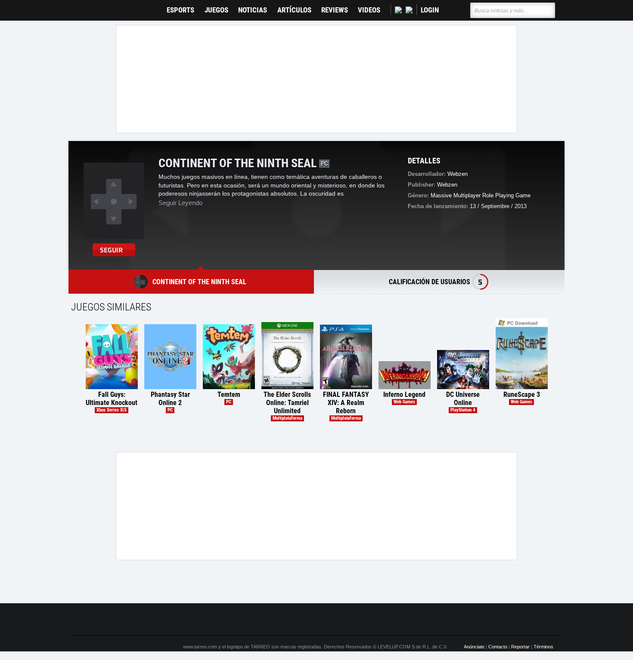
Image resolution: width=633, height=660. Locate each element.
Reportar (520, 646)
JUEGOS (216, 10)
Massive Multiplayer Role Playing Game (481, 195)
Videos (369, 10)
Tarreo (83, 6)
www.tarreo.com (200, 646)
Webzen (447, 184)
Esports (180, 10)
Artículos (294, 10)
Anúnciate (474, 646)
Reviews (334, 10)
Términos (543, 646)
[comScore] (415, 619)
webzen (457, 174)
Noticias (252, 10)
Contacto (497, 646)
